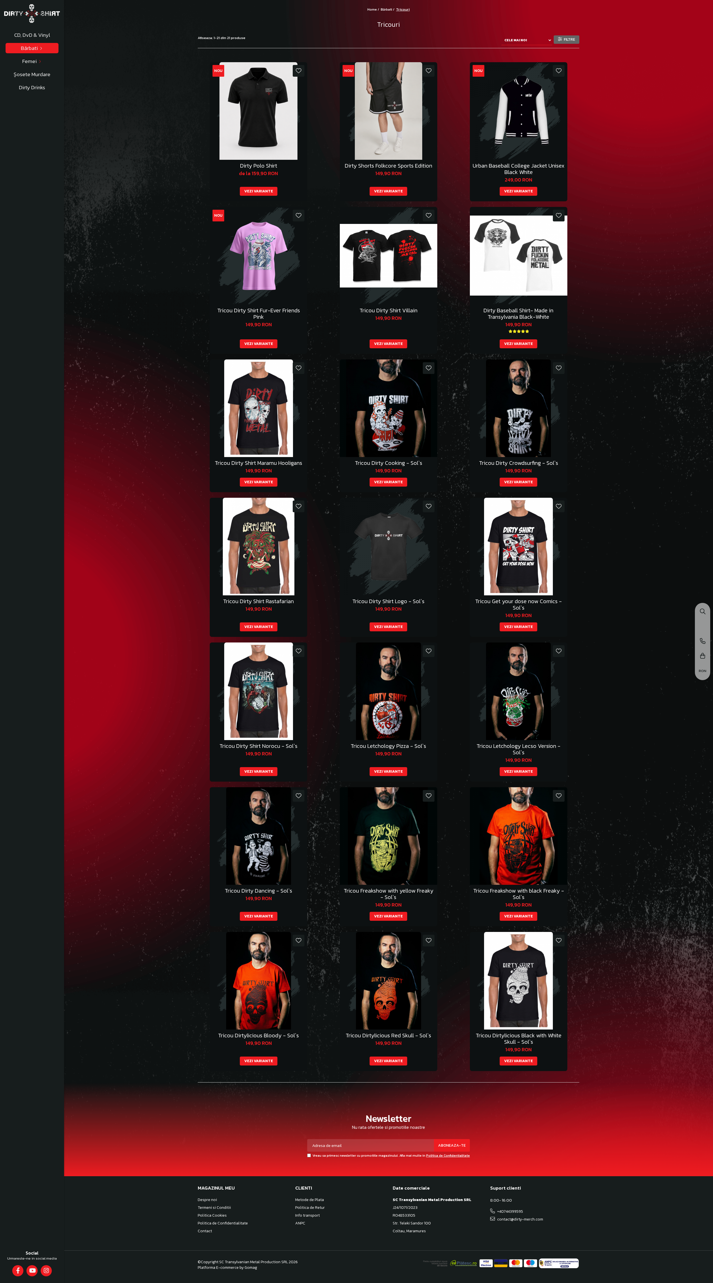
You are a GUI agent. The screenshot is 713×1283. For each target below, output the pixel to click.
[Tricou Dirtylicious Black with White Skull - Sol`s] (518, 981)
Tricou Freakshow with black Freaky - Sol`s (518, 894)
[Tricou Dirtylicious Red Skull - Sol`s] (388, 981)
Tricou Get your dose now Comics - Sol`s (518, 604)
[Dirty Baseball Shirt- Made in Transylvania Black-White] (518, 256)
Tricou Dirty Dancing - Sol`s (258, 891)
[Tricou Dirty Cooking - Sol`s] (388, 408)
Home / (373, 9)
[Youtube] (32, 1271)
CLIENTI (303, 1188)
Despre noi (207, 1200)
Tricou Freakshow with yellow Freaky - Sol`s (388, 894)
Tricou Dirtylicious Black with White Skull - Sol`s (518, 1038)
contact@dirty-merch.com (519, 1219)
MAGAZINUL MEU (216, 1188)
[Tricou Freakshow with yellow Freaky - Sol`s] (388, 836)
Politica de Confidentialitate (448, 1155)
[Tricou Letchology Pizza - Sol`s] (388, 691)
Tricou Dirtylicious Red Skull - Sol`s (388, 1035)
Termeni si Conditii (214, 1207)
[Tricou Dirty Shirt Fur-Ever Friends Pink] (258, 256)
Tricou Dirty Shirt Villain (388, 310)
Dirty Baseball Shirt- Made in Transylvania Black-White (518, 313)
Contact (205, 1231)
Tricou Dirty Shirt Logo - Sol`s (388, 601)
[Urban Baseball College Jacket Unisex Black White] (518, 111)
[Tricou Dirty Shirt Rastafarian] (258, 546)
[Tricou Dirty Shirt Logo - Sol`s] (388, 546)
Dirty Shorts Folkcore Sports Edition (388, 166)
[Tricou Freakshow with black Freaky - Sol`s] (518, 836)
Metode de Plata (309, 1200)
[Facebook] (18, 1271)
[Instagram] (46, 1271)
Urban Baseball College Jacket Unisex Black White (519, 169)
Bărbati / (388, 9)
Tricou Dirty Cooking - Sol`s (388, 463)
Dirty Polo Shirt (258, 166)
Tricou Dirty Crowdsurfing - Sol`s (518, 463)
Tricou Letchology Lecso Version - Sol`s (518, 749)
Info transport (307, 1215)
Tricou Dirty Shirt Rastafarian (258, 601)
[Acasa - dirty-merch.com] (32, 13)
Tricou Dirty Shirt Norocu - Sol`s (258, 746)
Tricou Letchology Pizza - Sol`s (388, 746)
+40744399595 (509, 1211)
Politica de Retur (310, 1207)
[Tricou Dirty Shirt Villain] (388, 256)
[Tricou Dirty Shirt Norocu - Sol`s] (258, 691)
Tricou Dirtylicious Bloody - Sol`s (258, 1035)
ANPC (300, 1223)
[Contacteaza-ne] (702, 641)
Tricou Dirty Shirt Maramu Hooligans (258, 463)
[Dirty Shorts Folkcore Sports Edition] (388, 111)
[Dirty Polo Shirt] (258, 111)
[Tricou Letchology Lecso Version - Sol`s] (518, 691)
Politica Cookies (212, 1215)
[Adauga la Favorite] (298, 71)
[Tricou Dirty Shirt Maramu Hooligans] (258, 408)
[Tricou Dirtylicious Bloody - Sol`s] (258, 981)
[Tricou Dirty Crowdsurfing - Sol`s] (518, 408)
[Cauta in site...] (702, 612)
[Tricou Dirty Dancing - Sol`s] (258, 836)
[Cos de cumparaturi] (702, 656)
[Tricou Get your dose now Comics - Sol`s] (518, 546)
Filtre (568, 39)
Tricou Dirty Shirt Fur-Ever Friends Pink (258, 313)
